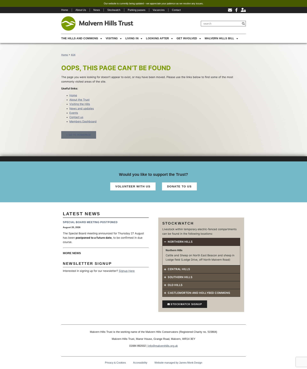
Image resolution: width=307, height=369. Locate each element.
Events (73, 112)
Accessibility (140, 362)
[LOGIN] (243, 10)
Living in (132, 38)
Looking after (157, 38)
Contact (176, 10)
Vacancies (159, 10)
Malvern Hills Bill (219, 38)
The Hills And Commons (79, 38)
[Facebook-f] (236, 10)
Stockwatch (113, 10)
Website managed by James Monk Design (178, 362)
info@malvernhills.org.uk (163, 345)
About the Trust (79, 99)
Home (64, 10)
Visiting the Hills (79, 104)
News (96, 10)
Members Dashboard (83, 121)
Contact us (76, 117)
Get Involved (187, 38)
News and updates (81, 108)
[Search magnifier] (243, 23)
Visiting (112, 38)
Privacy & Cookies (115, 362)
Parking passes (136, 10)
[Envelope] (230, 10)
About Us (80, 10)
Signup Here (127, 271)
